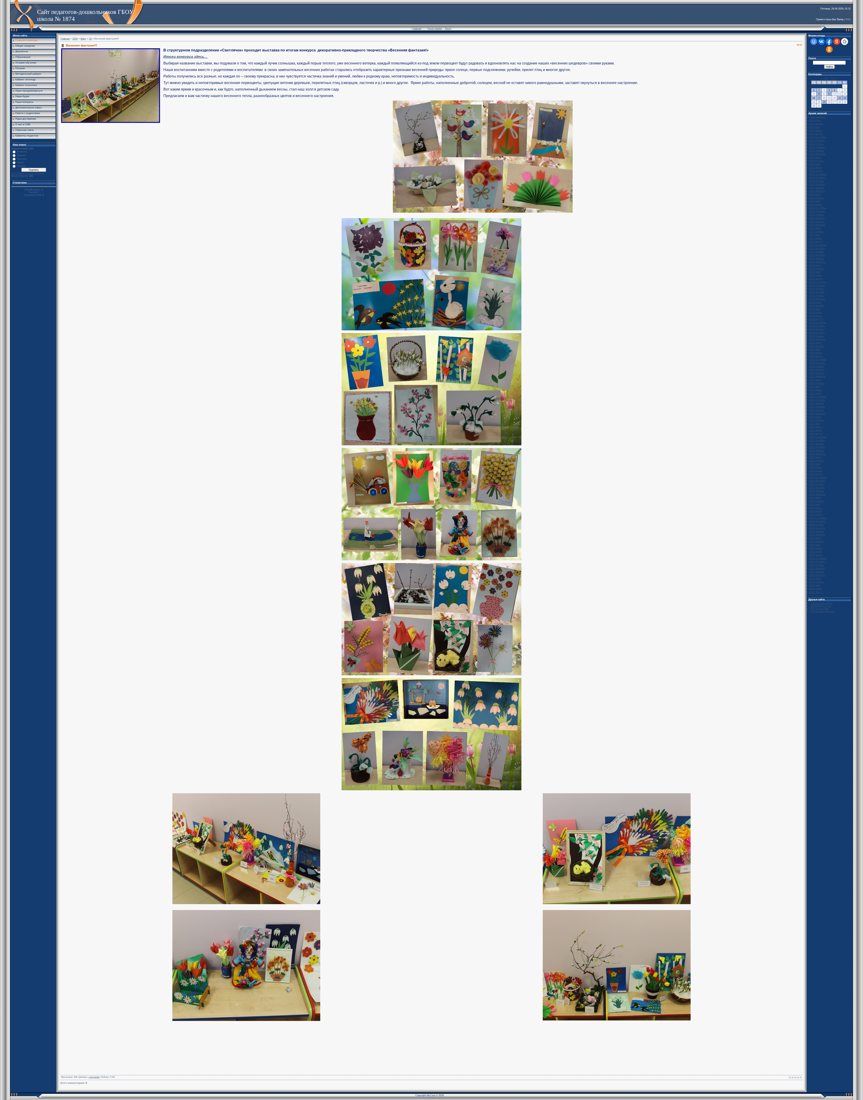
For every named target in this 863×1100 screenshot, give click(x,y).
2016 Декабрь (817, 218)
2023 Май (814, 464)
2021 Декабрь (817, 406)
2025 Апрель (816, 541)
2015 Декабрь (817, 184)
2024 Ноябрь (816, 524)
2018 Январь (816, 258)
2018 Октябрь (817, 285)
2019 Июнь (815, 312)
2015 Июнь (815, 167)
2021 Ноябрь (816, 403)
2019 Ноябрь (816, 329)
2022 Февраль (817, 413)
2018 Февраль (817, 262)
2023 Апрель (816, 460)
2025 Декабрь (817, 568)
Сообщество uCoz (820, 606)
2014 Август (816, 134)
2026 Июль (815, 588)
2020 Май (814, 349)
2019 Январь (816, 295)
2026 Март (815, 578)
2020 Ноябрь (816, 366)
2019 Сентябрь (817, 322)
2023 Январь (816, 450)
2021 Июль (815, 393)
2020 (75, 38)
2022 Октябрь (817, 440)
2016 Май (814, 201)
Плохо (20, 162)
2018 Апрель (816, 268)
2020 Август (816, 356)
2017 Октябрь (817, 248)
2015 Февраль (817, 154)
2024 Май (814, 504)
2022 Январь (816, 410)
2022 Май (814, 423)
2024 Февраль (817, 494)
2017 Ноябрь (816, 251)
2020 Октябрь (817, 363)
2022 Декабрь (817, 447)
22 (844, 98)
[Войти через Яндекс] (836, 41)
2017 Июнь (815, 238)
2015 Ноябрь (816, 181)
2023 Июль (815, 470)
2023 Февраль (817, 454)
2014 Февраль (817, 117)
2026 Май (814, 585)
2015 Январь (816, 150)
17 (819, 98)
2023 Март (815, 457)
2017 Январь (816, 221)
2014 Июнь (815, 130)
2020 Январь (816, 336)
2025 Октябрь (817, 561)
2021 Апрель (816, 383)
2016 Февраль (817, 191)
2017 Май (814, 235)
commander (94, 1077)
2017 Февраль (817, 224)
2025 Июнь (815, 548)
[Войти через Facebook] (829, 41)
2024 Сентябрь (817, 518)
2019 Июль (815, 315)
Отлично (22, 151)
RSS (848, 19)
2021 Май (814, 386)
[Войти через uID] (813, 41)
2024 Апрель (816, 501)
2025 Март (815, 538)
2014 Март (815, 120)
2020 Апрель (816, 346)
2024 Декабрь (817, 528)
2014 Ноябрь (816, 144)
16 (90, 38)
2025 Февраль (817, 534)
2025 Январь (816, 531)
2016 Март (815, 194)
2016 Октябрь (817, 211)
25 (824, 102)
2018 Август (816, 278)
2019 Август (816, 319)
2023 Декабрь (817, 487)
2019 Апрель (816, 305)
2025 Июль (815, 551)
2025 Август (816, 555)
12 (829, 94)
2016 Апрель (816, 198)
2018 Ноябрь (816, 288)
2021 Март (815, 379)
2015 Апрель (816, 160)
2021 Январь (816, 373)
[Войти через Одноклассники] (829, 49)
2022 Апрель (816, 420)
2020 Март (815, 342)
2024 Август (816, 514)
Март (83, 38)
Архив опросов (35, 173)
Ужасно (21, 166)
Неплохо (22, 158)
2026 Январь (816, 571)
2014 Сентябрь (817, 137)
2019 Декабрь (817, 332)
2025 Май (814, 544)
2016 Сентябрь (817, 208)
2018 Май (814, 272)
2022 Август (816, 433)
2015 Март (815, 157)
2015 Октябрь (817, 177)
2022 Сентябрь (817, 437)
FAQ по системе (819, 608)
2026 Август (816, 592)
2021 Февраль (817, 376)
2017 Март (815, 228)
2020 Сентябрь (817, 359)
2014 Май (814, 127)
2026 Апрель (816, 582)
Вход (448, 28)
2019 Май (814, 309)
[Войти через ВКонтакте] (821, 41)
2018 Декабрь (817, 292)
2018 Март (815, 265)
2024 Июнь (815, 507)
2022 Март (815, 416)
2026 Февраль (817, 575)
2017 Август (816, 241)
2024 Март (815, 497)
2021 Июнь (815, 390)
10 (819, 94)
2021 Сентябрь (817, 396)
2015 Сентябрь (817, 174)
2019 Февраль (817, 299)
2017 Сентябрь (817, 245)
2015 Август (816, 171)
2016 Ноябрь (816, 214)
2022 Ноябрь (816, 443)
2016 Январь (816, 187)
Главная (416, 28)
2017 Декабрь (817, 255)
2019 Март (815, 302)
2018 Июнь (815, 275)
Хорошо (21, 155)
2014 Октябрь (817, 140)
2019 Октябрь (817, 326)
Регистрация (434, 28)
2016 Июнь (815, 204)
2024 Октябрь (817, 521)
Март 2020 (829, 78)
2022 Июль (815, 430)
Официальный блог (821, 603)
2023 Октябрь (817, 480)
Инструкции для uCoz (822, 611)
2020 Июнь (815, 352)
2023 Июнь (815, 467)
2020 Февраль (817, 339)
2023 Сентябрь (817, 477)
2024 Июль (815, 511)
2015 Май (814, 164)
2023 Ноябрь (816, 484)
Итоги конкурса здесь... (185, 57)
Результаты (18, 173)
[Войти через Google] (844, 41)
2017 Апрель (816, 231)
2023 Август (816, 474)
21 (839, 98)
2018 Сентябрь (817, 282)
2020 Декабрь (817, 369)
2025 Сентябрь (817, 558)
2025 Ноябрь (816, 565)
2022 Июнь (815, 427)
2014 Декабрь (817, 147)
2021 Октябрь (817, 400)
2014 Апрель (816, 123)
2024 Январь (816, 491)
